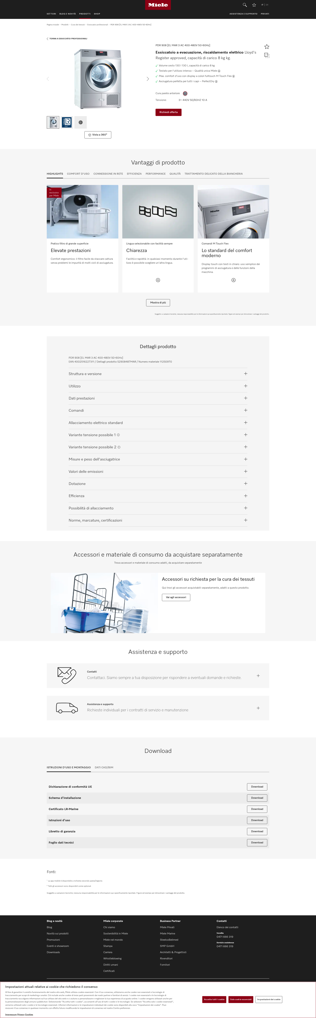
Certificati (109, 971)
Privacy (21, 1015)
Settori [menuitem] (51, 14)
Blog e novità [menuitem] (67, 14)
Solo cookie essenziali (240, 999)
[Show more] (158, 280)
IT (262, 5)
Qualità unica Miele (206, 71)
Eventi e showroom (58, 946)
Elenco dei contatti (227, 927)
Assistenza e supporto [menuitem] (244, 14)
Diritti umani (110, 965)
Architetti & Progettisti (173, 952)
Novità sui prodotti (58, 933)
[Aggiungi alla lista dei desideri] (254, 5)
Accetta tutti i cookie (214, 999)
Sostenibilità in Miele (115, 933)
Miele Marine (167, 933)
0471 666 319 (225, 937)
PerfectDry (208, 81)
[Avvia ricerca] (245, 5)
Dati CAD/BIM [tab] (104, 767)
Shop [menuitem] (97, 14)
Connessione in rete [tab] (108, 174)
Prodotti (64, 25)
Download (257, 787)
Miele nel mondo (113, 940)
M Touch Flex (224, 76)
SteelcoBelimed (169, 940)
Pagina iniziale (53, 25)
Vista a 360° (99, 135)
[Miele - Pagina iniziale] (158, 5)
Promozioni (53, 940)
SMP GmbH (167, 946)
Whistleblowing (112, 958)
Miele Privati (167, 927)
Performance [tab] (156, 174)
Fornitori (165, 965)
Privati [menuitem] (265, 14)
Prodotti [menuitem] (85, 14)
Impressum (11, 1015)
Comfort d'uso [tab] (78, 174)
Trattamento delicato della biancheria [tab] (214, 174)
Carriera (107, 952)
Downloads (53, 952)
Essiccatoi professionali (97, 25)
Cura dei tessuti (78, 25)
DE (267, 5)
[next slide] (148, 79)
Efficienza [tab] (134, 174)
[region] (158, 1000)
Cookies (29, 1015)
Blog (49, 927)
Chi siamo (109, 927)
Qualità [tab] (175, 174)
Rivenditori (166, 958)
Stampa (107, 946)
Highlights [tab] (55, 174)
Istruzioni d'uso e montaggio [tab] (69, 767)
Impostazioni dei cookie (268, 999)
